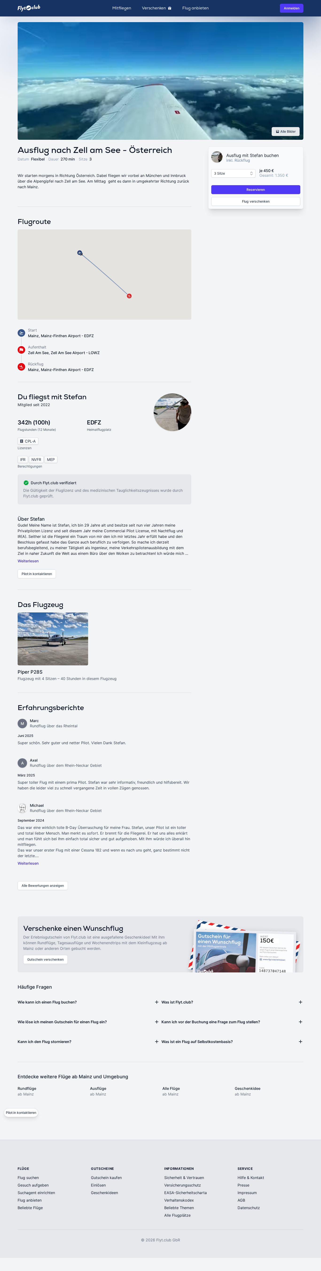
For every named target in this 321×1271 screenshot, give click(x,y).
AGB (241, 1200)
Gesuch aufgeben (33, 1185)
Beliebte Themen (179, 1207)
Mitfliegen (121, 8)
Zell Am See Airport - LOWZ (75, 352)
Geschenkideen (104, 1192)
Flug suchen (28, 1177)
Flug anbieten (195, 8)
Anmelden (291, 8)
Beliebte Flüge (30, 1207)
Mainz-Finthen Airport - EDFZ (67, 335)
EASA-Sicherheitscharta (185, 1192)
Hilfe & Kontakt (251, 1177)
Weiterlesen (28, 561)
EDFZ (94, 422)
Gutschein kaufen (106, 1177)
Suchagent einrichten (36, 1192)
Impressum (247, 1192)
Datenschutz (249, 1207)
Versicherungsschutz (182, 1185)
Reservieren (256, 190)
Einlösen (98, 1185)
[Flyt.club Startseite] (29, 8)
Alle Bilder (288, 131)
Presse (243, 1185)
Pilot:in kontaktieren (37, 574)
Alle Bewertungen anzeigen (43, 885)
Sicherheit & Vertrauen (184, 1177)
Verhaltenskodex (179, 1200)
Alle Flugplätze (177, 1215)
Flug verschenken (256, 201)
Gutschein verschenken (45, 959)
